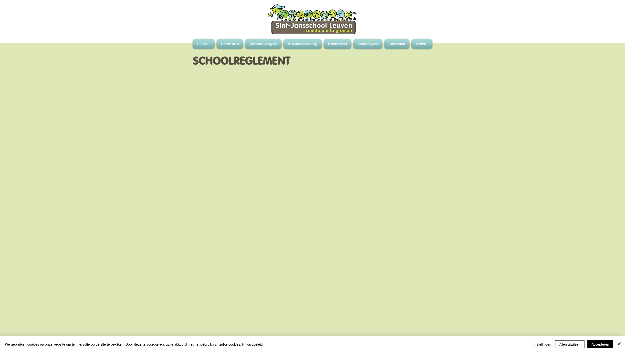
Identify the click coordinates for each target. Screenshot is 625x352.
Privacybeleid (252, 344)
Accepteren (600, 344)
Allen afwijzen (569, 344)
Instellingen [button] (542, 344)
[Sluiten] (619, 344)
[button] (230, 44)
